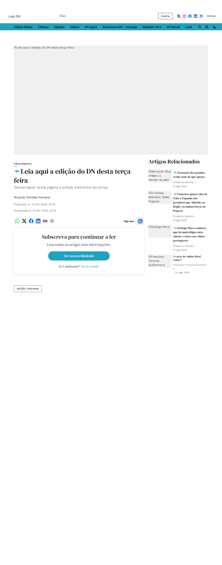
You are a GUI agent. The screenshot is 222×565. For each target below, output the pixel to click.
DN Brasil (173, 27)
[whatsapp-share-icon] (17, 223)
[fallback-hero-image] (160, 176)
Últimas (43, 27)
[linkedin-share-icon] (38, 223)
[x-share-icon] (24, 223)
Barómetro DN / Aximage (120, 27)
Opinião (59, 27)
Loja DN (14, 16)
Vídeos (74, 27)
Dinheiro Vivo (152, 27)
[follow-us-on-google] (140, 221)
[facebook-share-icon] (31, 223)
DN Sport (91, 27)
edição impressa (28, 288)
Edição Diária (23, 27)
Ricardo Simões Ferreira (32, 197)
